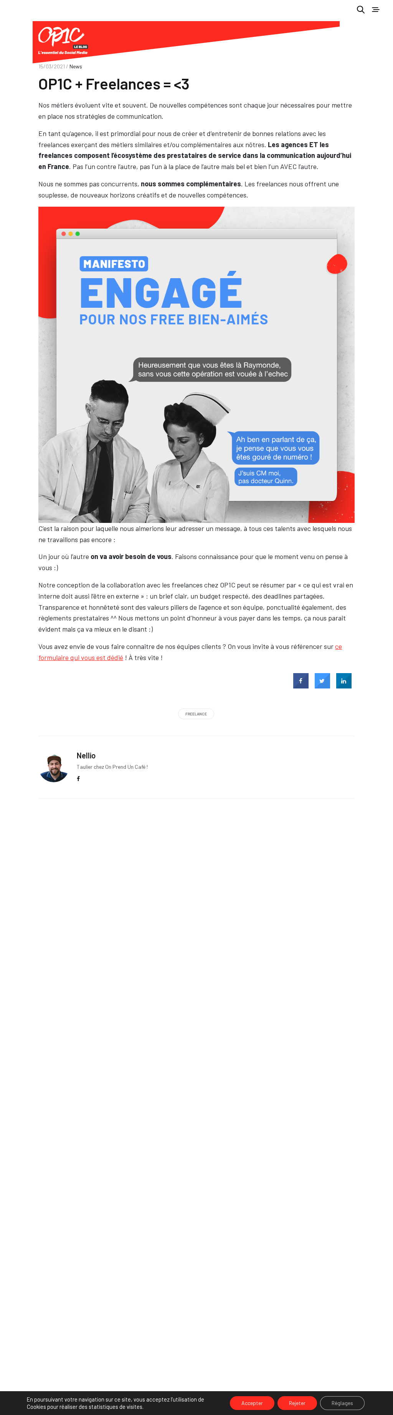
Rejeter (297, 1403)
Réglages (342, 1403)
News (75, 66)
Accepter (252, 1403)
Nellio (86, 755)
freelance (196, 714)
